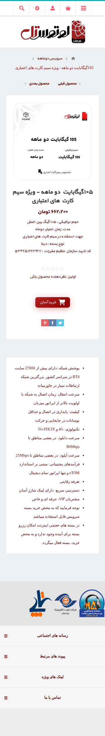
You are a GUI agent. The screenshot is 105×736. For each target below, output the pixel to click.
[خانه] (73, 58)
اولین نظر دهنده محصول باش (53, 277)
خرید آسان (48, 302)
